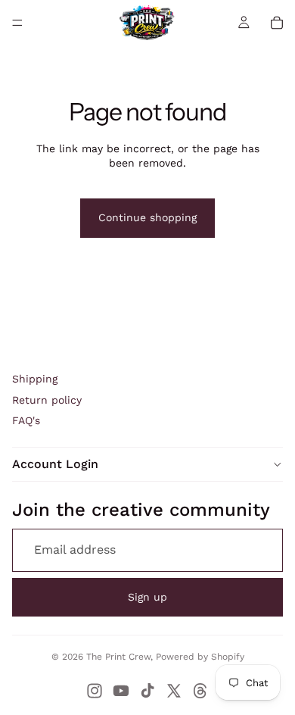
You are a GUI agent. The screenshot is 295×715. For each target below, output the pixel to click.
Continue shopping (147, 217)
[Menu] (17, 22)
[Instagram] (94, 691)
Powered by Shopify (200, 656)
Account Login (55, 464)
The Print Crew (118, 656)
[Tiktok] (147, 691)
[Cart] (276, 22)
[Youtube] (121, 691)
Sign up (147, 597)
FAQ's (26, 420)
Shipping (34, 379)
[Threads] (200, 691)
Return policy (47, 400)
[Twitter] (174, 691)
